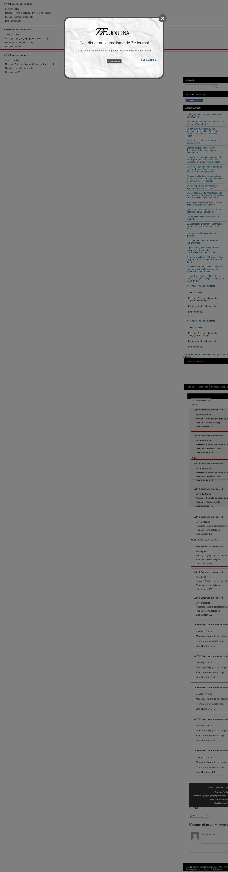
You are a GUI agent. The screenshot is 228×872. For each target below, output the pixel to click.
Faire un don (114, 61)
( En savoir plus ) (150, 59)
